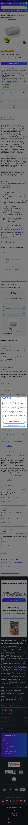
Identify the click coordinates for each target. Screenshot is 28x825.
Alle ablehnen (21, 397)
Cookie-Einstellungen (14, 421)
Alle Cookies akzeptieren (14, 425)
